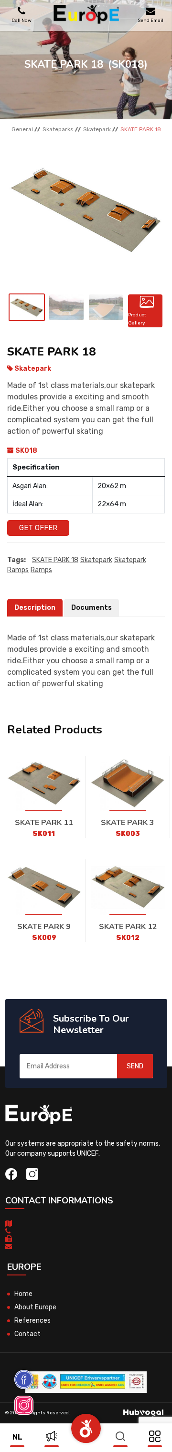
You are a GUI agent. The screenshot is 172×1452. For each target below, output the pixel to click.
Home (23, 1294)
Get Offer (38, 527)
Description (34, 608)
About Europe (35, 1307)
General (22, 129)
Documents (91, 608)
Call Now (21, 20)
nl (17, 1437)
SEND (135, 1066)
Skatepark (97, 129)
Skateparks (58, 129)
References (32, 1320)
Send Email (150, 20)
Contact (27, 1334)
